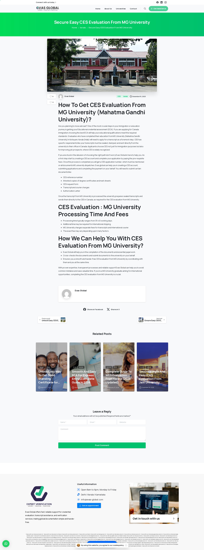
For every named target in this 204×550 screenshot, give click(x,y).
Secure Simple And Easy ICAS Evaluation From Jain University (152, 377)
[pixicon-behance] (176, 468)
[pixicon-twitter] (157, 468)
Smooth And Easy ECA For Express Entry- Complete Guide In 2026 (84, 377)
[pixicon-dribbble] (171, 468)
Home (74, 27)
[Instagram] (166, 2)
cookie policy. (118, 545)
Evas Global (121, 267)
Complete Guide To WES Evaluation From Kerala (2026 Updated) (119, 377)
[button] (5, 543)
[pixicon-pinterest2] (167, 468)
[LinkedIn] (161, 2)
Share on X (115, 309)
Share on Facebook (95, 309)
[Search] (145, 9)
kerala (83, 27)
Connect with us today (45, 2)
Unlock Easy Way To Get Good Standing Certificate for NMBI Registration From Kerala (50, 377)
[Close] (126, 545)
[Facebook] (157, 2)
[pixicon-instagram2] (162, 468)
